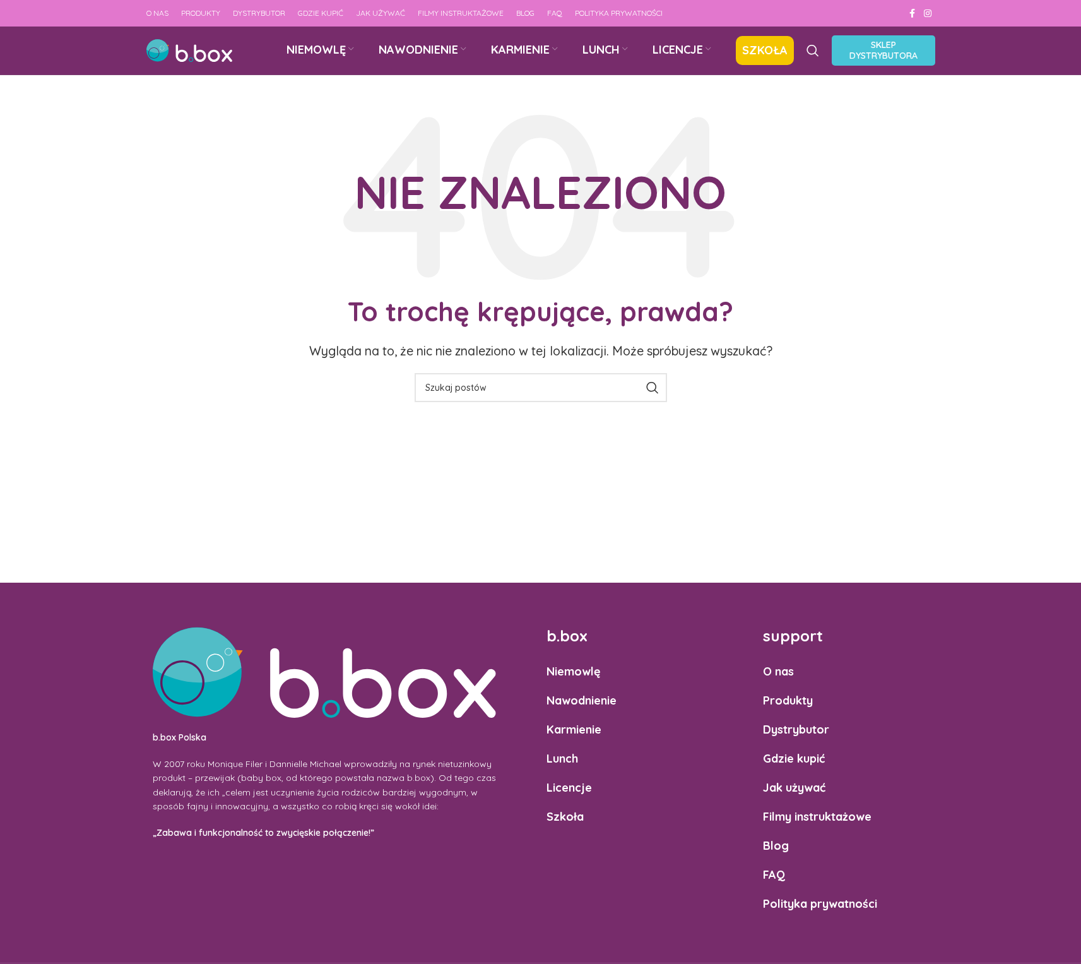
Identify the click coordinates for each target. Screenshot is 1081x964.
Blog (776, 845)
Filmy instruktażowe (817, 816)
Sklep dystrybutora (883, 50)
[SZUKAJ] (652, 387)
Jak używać (794, 787)
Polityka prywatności (820, 903)
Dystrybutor (796, 729)
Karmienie (573, 729)
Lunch (562, 758)
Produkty (788, 700)
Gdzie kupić (794, 758)
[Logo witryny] (189, 49)
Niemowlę (573, 671)
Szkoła (565, 816)
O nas (778, 671)
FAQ (774, 874)
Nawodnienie (581, 700)
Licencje (569, 787)
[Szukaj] (812, 50)
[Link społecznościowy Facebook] (912, 13)
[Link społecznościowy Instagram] (927, 13)
